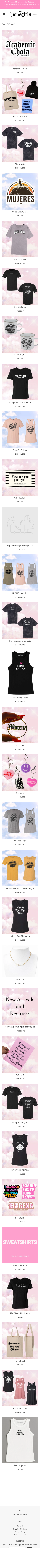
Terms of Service (20, 1535)
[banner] (20, 14)
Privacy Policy (20, 1532)
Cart (35, 14)
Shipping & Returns (20, 1529)
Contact (20, 1526)
